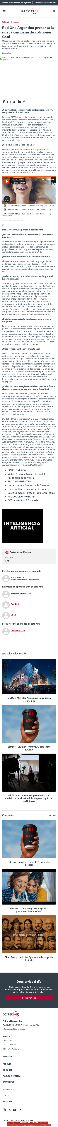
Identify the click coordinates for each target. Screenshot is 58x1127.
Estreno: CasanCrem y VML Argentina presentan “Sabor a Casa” (29, 910)
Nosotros (7, 1090)
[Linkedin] (19, 103)
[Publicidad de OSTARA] (29, 1126)
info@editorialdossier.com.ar (14, 1029)
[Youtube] (14, 1111)
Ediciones (7, 1070)
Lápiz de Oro (8, 1041)
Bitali (13, 615)
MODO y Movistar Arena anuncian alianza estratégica (29, 699)
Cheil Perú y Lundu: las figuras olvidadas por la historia (29, 959)
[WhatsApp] (24, 103)
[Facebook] (3, 103)
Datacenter (8, 1082)
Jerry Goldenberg (11, 1049)
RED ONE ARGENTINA (21, 594)
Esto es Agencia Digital (24, 1121)
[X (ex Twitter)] (14, 103)
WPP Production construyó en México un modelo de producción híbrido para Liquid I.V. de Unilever (29, 799)
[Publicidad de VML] (22, 542)
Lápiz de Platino (10, 1045)
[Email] (9, 103)
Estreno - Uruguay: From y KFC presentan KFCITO (29, 748)
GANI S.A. (15, 604)
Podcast (7, 1064)
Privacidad (8, 1102)
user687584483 (7, 220)
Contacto (7, 1096)
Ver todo (52, 816)
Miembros (7, 1057)
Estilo (8, 561)
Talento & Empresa (12, 1076)
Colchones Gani (18, 220)
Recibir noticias (29, 998)
